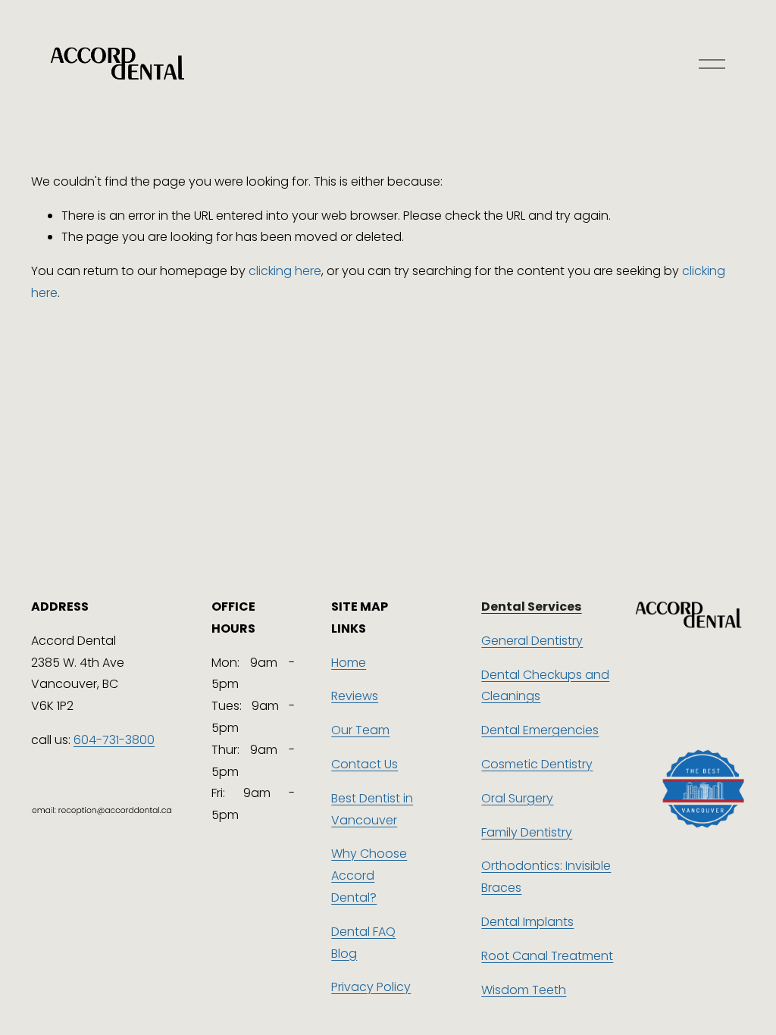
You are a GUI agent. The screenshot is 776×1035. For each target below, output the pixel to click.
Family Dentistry (526, 832)
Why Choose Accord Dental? (369, 875)
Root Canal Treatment (547, 956)
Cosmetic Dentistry (537, 764)
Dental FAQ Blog (363, 942)
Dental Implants (527, 921)
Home (348, 662)
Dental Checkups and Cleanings (545, 685)
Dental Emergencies (540, 730)
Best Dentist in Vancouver (372, 809)
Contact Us (364, 764)
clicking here (285, 271)
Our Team (360, 730)
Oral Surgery (517, 798)
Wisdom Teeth (523, 990)
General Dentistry (532, 640)
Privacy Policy (371, 987)
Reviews (354, 696)
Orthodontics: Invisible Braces (546, 876)
